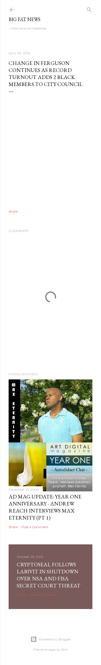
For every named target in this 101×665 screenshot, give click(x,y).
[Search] (89, 8)
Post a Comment (35, 527)
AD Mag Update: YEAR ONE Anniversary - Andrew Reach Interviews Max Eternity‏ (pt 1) (45, 507)
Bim (64, 649)
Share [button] (13, 211)
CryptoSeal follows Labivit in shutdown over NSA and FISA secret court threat (49, 575)
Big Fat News (24, 19)
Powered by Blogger (55, 639)
